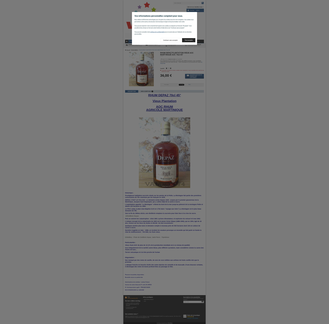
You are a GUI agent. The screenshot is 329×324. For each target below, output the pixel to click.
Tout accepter (189, 40)
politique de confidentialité (157, 32)
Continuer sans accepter (170, 40)
